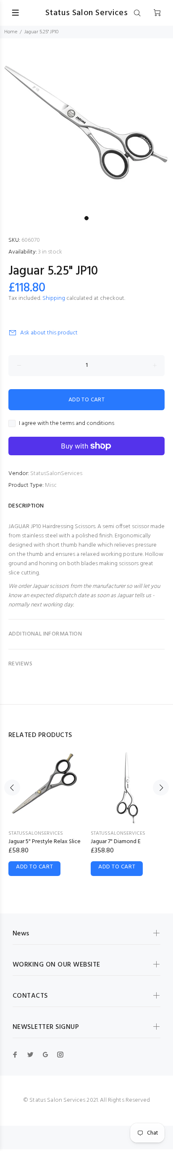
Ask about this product (49, 333)
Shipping (53, 298)
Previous (12, 788)
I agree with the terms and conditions (66, 423)
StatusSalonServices (56, 473)
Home (10, 32)
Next (161, 788)
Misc (51, 485)
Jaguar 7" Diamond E (116, 842)
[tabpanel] (86, 125)
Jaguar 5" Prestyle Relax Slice (44, 842)
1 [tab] (86, 218)
